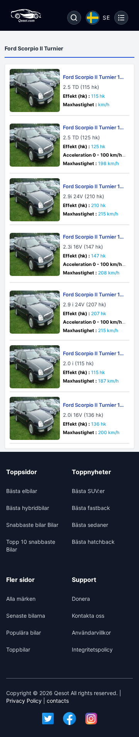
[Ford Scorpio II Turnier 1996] (35, 145)
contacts (58, 700)
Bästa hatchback (93, 541)
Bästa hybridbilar (27, 508)
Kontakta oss (88, 615)
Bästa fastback (91, 508)
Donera (81, 598)
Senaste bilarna (25, 615)
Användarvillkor (91, 632)
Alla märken (21, 598)
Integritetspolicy (92, 649)
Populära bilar (23, 632)
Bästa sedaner (90, 524)
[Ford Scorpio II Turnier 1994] (35, 90)
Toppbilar (18, 649)
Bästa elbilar (21, 491)
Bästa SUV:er (88, 491)
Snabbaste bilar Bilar (32, 524)
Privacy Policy (24, 700)
